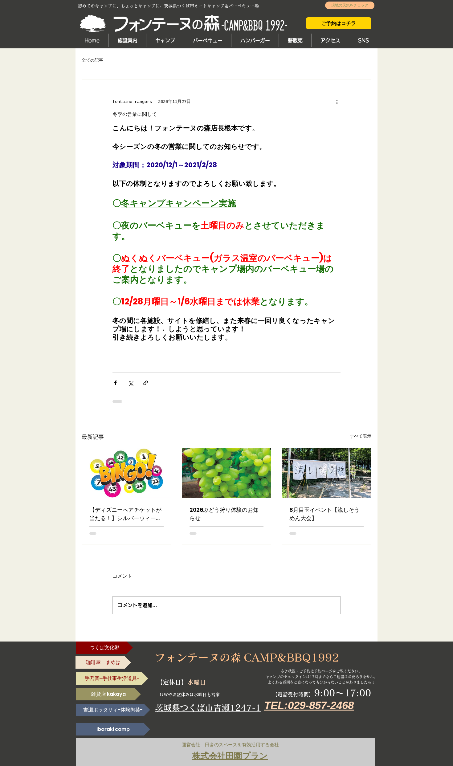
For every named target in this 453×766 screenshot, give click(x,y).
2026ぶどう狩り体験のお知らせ (224, 514)
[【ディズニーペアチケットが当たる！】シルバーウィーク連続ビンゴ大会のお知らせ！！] (126, 473)
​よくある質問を (281, 682)
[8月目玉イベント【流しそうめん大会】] (326, 473)
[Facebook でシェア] (115, 383)
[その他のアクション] (337, 101)
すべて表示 (360, 436)
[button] (127, 40)
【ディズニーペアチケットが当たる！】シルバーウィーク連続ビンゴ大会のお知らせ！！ (125, 514)
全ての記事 (92, 60)
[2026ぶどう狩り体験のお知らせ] (226, 473)
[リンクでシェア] (146, 383)
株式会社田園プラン (230, 755)
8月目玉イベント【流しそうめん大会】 (324, 514)
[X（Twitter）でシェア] (130, 383)
